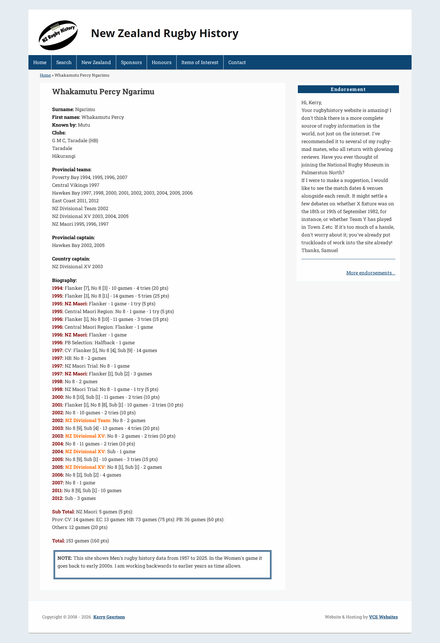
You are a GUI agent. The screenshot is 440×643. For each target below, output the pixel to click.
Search (64, 62)
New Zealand (96, 62)
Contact (237, 62)
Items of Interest (200, 62)
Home (39, 62)
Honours (162, 62)
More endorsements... (370, 272)
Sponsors (131, 62)
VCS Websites (383, 617)
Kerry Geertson (109, 617)
